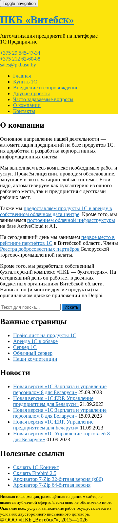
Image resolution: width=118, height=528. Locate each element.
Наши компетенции (35, 359)
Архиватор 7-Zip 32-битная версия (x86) (58, 479)
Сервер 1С (25, 347)
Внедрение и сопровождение (45, 87)
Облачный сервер (32, 353)
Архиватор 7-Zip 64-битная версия (51, 485)
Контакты (24, 111)
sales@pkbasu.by (18, 64)
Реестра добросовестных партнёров (40, 249)
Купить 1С (25, 81)
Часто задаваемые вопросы (43, 99)
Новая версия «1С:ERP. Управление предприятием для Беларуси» (53, 401)
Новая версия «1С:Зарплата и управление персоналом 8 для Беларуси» (60, 389)
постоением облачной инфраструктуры (71, 220)
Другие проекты (31, 93)
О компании (27, 105)
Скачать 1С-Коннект (36, 467)
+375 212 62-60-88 (20, 59)
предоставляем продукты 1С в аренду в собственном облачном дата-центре (56, 211)
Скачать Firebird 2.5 (34, 473)
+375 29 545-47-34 (20, 53)
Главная (22, 76)
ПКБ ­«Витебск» (37, 20)
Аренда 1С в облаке (35, 341)
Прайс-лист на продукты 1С (44, 335)
